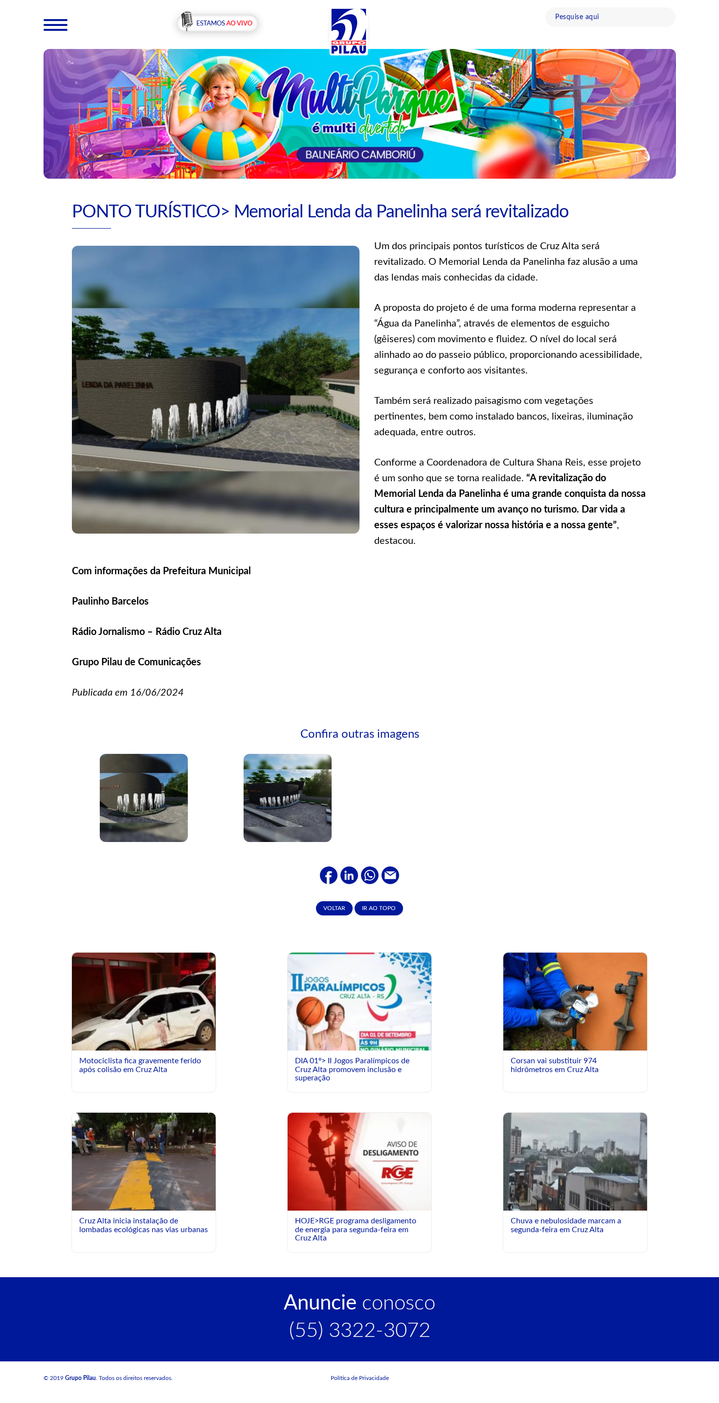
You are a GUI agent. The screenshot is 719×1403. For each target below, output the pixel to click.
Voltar (334, 908)
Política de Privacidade (360, 1378)
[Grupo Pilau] (349, 31)
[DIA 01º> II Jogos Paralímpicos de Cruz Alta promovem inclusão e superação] (359, 1042)
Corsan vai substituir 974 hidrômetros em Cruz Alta (555, 1065)
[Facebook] (328, 875)
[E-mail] (390, 875)
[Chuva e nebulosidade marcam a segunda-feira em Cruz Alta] (575, 1161)
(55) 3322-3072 (359, 1330)
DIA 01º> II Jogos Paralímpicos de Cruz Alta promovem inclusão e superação (352, 1069)
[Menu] (55, 24)
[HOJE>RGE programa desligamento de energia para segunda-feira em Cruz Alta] (359, 1161)
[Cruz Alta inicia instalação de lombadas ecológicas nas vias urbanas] (144, 1161)
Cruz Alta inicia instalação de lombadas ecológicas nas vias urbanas (143, 1225)
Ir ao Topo (379, 908)
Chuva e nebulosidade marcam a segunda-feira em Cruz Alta (566, 1225)
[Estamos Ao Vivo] (217, 24)
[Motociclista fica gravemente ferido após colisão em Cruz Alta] (144, 1036)
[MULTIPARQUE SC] (360, 113)
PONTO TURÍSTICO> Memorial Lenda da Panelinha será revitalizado (320, 212)
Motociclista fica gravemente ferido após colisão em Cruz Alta (140, 1065)
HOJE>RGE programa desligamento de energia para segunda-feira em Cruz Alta (355, 1229)
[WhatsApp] (370, 875)
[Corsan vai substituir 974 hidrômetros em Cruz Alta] (575, 1001)
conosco (359, 1303)
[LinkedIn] (349, 875)
